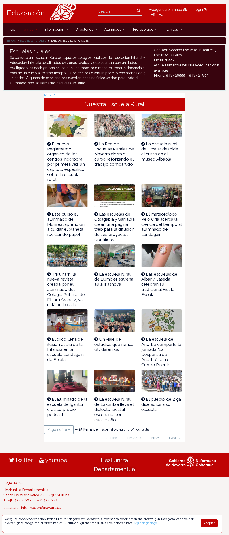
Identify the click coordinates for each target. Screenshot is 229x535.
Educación (26, 13)
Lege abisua (13, 482)
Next (155, 438)
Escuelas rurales (33, 40)
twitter (23, 460)
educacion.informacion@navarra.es (32, 507)
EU (161, 15)
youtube (55, 460)
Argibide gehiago (145, 523)
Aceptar (209, 523)
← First (111, 438)
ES (153, 15)
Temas (11, 40)
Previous (134, 438)
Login (198, 9)
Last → (175, 438)
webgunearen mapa (166, 9)
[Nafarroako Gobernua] (191, 460)
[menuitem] (11, 29)
